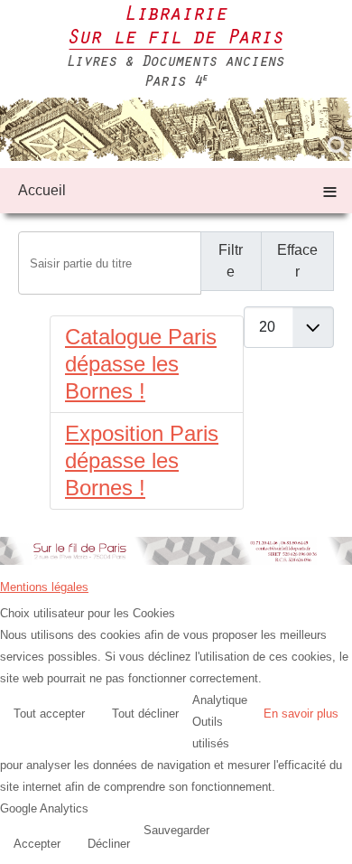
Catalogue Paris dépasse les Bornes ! (141, 363)
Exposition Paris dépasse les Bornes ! (141, 460)
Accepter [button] (37, 843)
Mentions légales (44, 587)
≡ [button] (330, 190)
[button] (334, 846)
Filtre (230, 260)
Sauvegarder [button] (176, 830)
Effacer (297, 260)
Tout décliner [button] (145, 713)
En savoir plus (301, 713)
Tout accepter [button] (49, 713)
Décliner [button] (109, 843)
